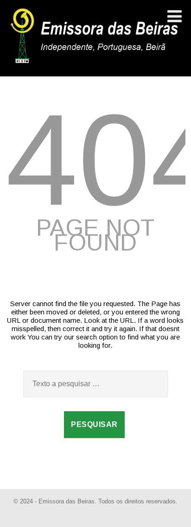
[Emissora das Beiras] (95, 63)
